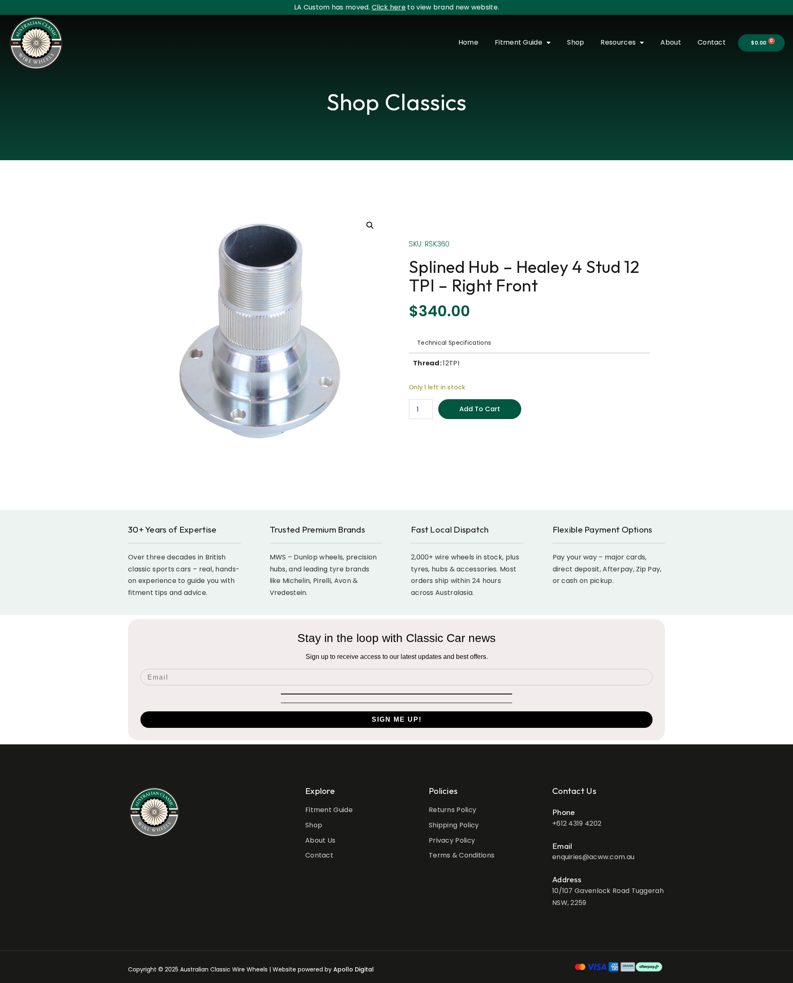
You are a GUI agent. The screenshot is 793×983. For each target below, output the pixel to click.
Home (468, 42)
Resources (618, 42)
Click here (389, 7)
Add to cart (479, 409)
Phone (563, 812)
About (670, 42)
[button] (370, 225)
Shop (575, 42)
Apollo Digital (353, 969)
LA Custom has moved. (333, 7)
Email (562, 846)
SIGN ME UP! (397, 719)
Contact (712, 42)
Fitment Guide (518, 42)
